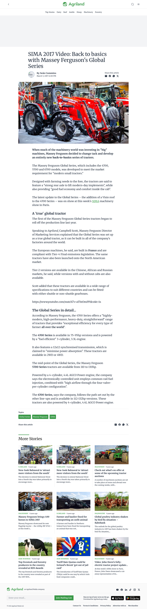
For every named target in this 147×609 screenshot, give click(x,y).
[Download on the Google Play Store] (133, 598)
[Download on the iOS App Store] (117, 598)
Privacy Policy (105, 606)
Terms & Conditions (90, 606)
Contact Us (77, 606)
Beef (65, 12)
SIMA (95, 201)
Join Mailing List (64, 598)
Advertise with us (119, 606)
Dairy (59, 12)
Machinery (88, 12)
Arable (71, 12)
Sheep (79, 12)
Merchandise (133, 606)
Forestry (98, 12)
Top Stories (50, 12)
